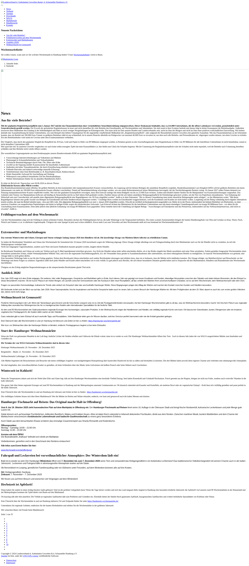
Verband (9, 11)
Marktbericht (11, 20)
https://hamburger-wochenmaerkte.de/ (103, 501)
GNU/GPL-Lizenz (30, 556)
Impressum (10, 563)
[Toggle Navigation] (2, 5)
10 (7, 544)
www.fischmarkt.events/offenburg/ (16, 450)
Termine (9, 13)
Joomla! (4, 556)
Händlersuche (12, 23)
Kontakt (9, 25)
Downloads (11, 16)
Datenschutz (11, 560)
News (8, 9)
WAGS (9, 18)
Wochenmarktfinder (82, 55)
